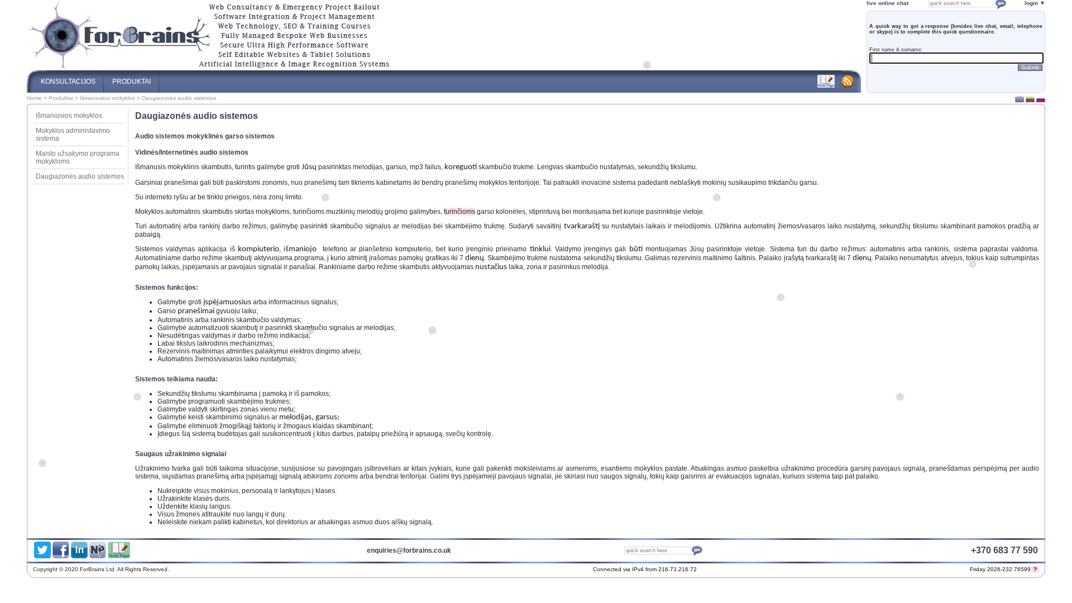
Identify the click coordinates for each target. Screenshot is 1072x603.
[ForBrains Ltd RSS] (847, 85)
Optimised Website (927, 570)
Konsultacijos (68, 81)
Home (34, 98)
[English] (1019, 102)
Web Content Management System (953, 570)
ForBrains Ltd (911, 570)
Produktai (61, 98)
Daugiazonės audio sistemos (80, 176)
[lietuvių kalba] (1030, 102)
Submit (1030, 67)
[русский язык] (1040, 102)
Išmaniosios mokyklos (107, 98)
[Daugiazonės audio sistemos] (208, 68)
